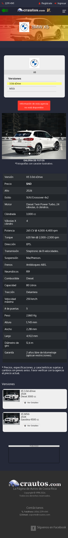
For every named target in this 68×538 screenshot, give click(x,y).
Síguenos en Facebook (51, 527)
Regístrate (46, 3)
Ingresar (61, 3)
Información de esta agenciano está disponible (34, 105)
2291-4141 (9, 3)
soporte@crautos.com (39, 514)
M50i (11, 88)
